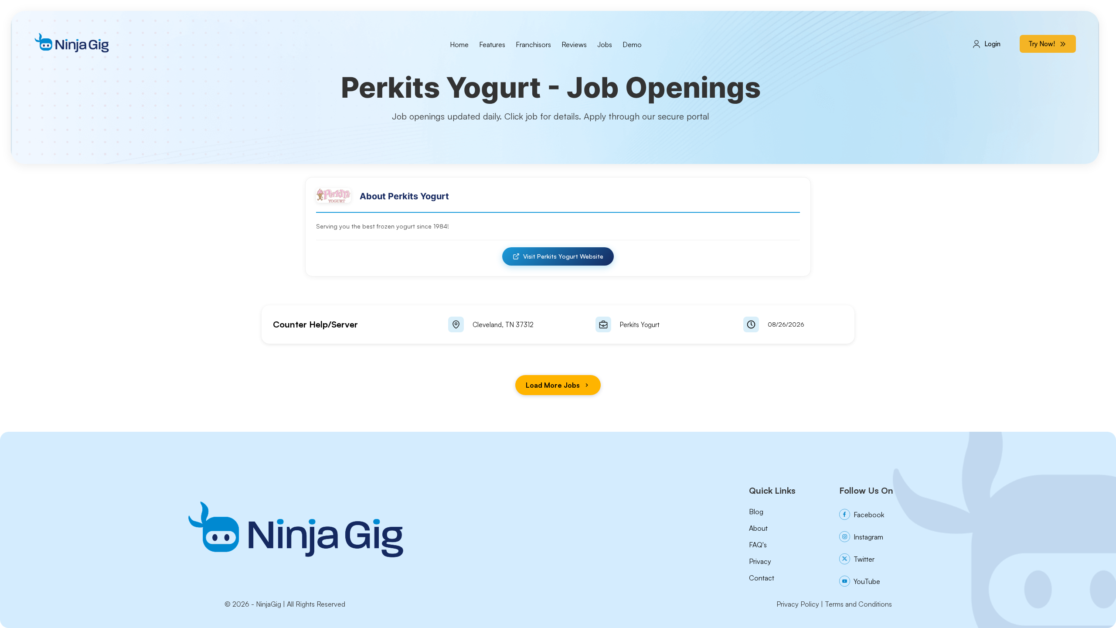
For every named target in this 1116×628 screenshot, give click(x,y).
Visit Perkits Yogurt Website (563, 256)
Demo (632, 44)
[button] (558, 324)
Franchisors (533, 44)
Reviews (574, 44)
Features (492, 44)
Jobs (604, 44)
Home (459, 44)
